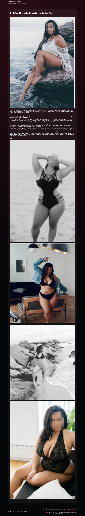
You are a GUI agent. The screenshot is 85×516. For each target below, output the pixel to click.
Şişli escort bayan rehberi (69, 509)
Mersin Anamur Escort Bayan (46, 5)
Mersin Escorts (14, 2)
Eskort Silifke (22, 5)
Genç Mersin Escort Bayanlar (32, 5)
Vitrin (17, 5)
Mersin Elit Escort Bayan (58, 5)
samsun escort (50, 513)
